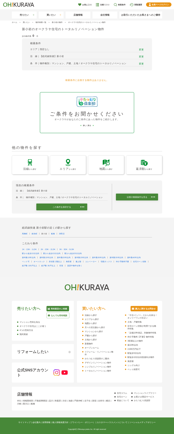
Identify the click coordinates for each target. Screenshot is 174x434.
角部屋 (69, 262)
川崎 (19, 404)
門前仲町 (78, 401)
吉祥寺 (101, 401)
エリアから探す (92, 319)
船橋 (53, 234)
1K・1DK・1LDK (29, 249)
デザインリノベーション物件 (98, 363)
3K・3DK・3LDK (66, 249)
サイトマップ (24, 422)
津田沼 (62, 234)
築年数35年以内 (116, 257)
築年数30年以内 (99, 257)
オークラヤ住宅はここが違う (33, 326)
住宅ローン (122, 397)
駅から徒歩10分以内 (30, 253)
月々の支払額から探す (95, 327)
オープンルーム (92, 348)
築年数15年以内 (46, 257)
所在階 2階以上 (55, 262)
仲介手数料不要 (122, 262)
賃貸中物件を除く (74, 266)
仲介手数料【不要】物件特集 (141, 337)
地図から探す (91, 323)
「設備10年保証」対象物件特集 (142, 333)
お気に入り (87, 5)
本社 (19, 401)
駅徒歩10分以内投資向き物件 (141, 357)
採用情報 (46, 422)
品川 (51, 401)
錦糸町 (34, 234)
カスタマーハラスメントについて (112, 422)
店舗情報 (78, 15)
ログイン (160, 4)
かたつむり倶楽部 (142, 400)
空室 (61, 266)
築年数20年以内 (64, 257)
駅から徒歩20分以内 (73, 253)
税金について (123, 400)
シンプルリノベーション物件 (98, 367)
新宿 (94, 401)
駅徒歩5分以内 (134, 353)
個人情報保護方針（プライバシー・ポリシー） (73, 422)
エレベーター (91, 262)
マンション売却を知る (30, 322)
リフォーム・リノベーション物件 (99, 353)
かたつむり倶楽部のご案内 (97, 359)
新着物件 (89, 344)
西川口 (26, 404)
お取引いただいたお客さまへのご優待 (140, 15)
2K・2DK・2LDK (48, 249)
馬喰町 (25, 234)
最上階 (78, 262)
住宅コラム (122, 393)
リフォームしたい (33, 351)
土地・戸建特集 (135, 322)
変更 (141, 49)
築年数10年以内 (29, 257)
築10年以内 (133, 345)
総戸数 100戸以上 (29, 266)
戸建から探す (91, 335)
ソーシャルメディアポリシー (142, 422)
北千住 (87, 401)
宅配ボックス (106, 262)
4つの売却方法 (26, 330)
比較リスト (105, 5)
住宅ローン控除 (139, 262)
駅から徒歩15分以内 (52, 253)
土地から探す (91, 340)
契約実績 (24, 334)
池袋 (71, 401)
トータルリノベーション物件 (98, 371)
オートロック (39, 262)
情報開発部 (28, 401)
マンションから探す (94, 331)
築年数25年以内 (81, 257)
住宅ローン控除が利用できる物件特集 (142, 327)
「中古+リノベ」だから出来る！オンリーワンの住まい (142, 316)
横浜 (108, 401)
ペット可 (26, 262)
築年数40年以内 (134, 257)
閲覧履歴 (138, 5)
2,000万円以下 (134, 349)
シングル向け (134, 365)
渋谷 (65, 401)
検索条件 (122, 5)
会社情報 (105, 15)
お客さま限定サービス (144, 397)
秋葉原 (58, 401)
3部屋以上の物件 (135, 341)
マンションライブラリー (145, 393)
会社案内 (36, 422)
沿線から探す (91, 315)
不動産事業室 (41, 401)
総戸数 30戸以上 (48, 266)
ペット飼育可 (134, 369)
